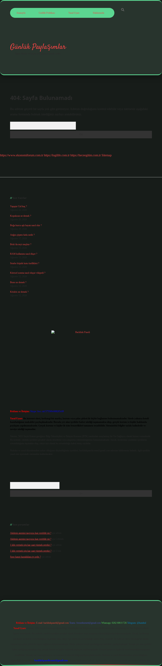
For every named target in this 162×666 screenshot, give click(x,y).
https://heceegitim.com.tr (85, 155)
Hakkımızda (98, 12)
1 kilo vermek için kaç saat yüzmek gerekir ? (30, 545)
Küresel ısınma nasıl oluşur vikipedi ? (27, 272)
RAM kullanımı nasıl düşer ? (23, 253)
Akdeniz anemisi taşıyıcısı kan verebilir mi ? (30, 533)
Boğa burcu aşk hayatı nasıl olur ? (26, 225)
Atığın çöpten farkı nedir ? (22, 234)
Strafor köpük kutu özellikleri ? (24, 263)
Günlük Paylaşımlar (38, 47)
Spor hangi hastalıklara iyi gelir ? (25, 556)
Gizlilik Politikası (47, 12)
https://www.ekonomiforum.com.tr (21, 155)
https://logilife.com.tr (57, 155)
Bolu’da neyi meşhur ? (20, 244)
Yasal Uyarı (73, 12)
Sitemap (107, 155)
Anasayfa (20, 12)
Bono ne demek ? (18, 282)
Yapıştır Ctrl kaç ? (18, 206)
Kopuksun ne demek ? (20, 215)
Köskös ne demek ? (19, 291)
